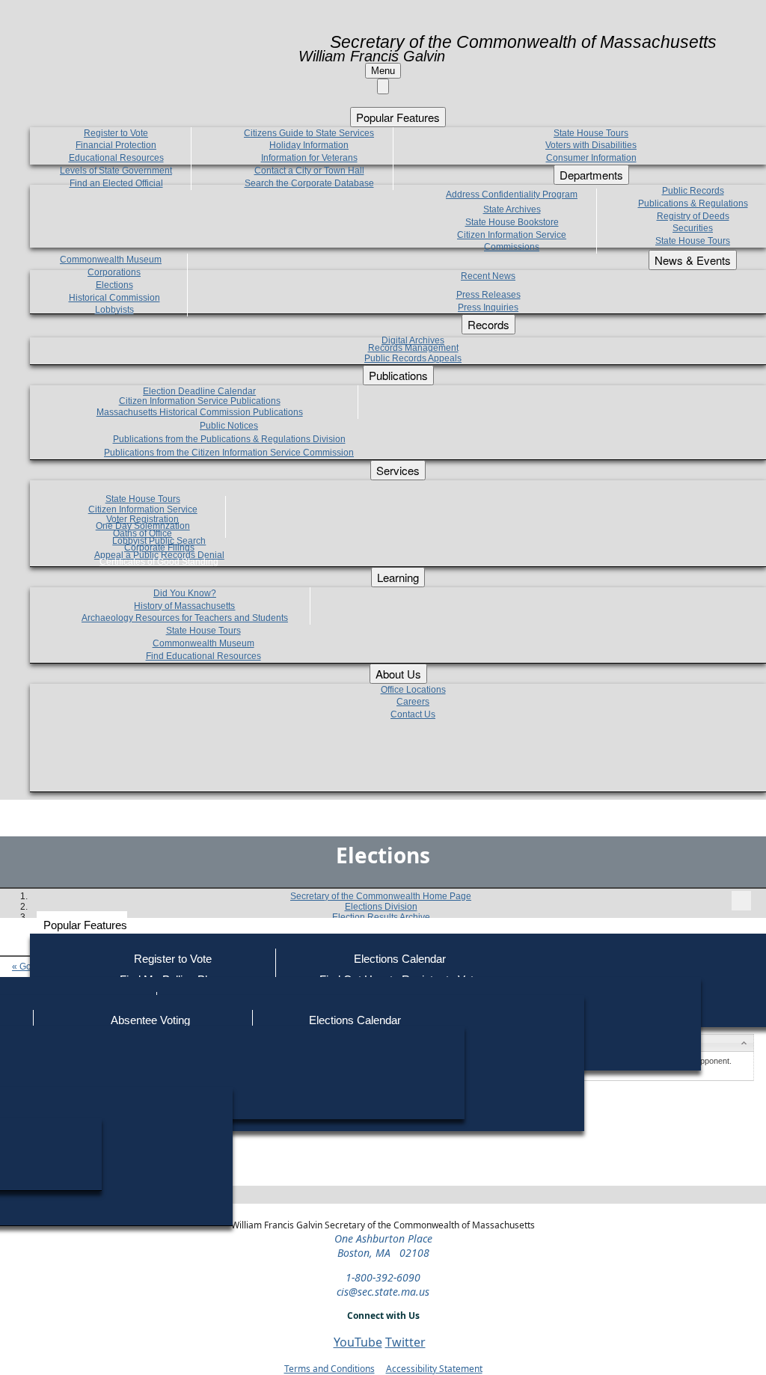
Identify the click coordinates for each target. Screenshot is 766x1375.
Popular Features (85, 925)
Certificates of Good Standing (158, 562)
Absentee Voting (150, 1020)
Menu (383, 70)
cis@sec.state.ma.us (383, 1291)
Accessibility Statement (434, 1368)
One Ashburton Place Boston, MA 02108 (383, 1245)
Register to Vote (173, 958)
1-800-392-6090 (383, 1277)
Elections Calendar (400, 958)
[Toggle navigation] (741, 900)
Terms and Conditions (329, 1368)
